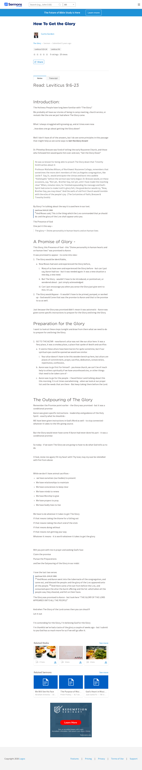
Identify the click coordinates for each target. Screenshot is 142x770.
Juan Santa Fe (91, 694)
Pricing (88, 758)
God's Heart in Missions (97, 691)
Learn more (94, 12)
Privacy (101, 758)
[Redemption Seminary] (71, 720)
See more (103, 643)
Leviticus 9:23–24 (41, 49)
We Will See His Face (44, 691)
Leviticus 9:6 (55, 49)
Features (74, 758)
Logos (22, 758)
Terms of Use (117, 758)
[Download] (55, 662)
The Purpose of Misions (71, 691)
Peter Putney (65, 694)
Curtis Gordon (47, 33)
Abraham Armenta (42, 694)
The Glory (37, 43)
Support (134, 758)
